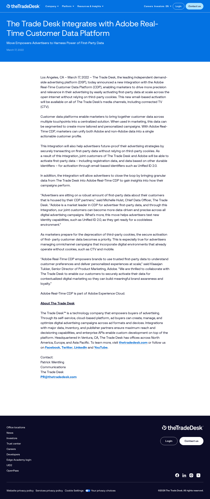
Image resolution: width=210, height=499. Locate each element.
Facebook (52, 347)
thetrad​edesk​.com (133, 342)
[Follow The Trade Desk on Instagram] (191, 475)
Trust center (14, 443)
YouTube (101, 347)
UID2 (9, 465)
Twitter (67, 347)
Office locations (16, 427)
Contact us (195, 6)
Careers (148, 6)
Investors (159, 6)
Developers (13, 454)
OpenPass (13, 470)
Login (179, 6)
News (10, 432)
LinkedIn (80, 347)
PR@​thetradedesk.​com (59, 377)
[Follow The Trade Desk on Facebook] (177, 475)
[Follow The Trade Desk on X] (198, 475)
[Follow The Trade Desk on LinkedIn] (184, 475)
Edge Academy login (19, 459)
